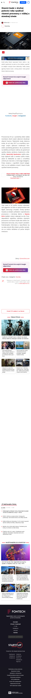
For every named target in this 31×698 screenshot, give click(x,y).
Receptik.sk (19, 659)
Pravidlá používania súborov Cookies (15, 675)
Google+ (14, 116)
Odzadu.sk (12, 656)
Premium (23, 2)
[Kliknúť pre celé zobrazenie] (15, 41)
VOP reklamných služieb (15, 685)
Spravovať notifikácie (15, 636)
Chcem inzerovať (15, 624)
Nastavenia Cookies (15, 671)
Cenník (15, 630)
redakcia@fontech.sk (24, 283)
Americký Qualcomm (13, 154)
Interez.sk (18, 654)
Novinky (7, 26)
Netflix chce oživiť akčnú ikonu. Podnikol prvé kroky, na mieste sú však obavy (15, 527)
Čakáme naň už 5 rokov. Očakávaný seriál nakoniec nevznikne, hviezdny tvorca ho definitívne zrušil (13, 533)
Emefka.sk (19, 656)
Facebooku (8, 116)
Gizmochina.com (24, 258)
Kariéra (15, 632)
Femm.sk (18, 658)
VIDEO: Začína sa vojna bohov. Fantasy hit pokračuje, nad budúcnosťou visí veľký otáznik (15, 517)
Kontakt (15, 622)
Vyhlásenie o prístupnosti (15, 673)
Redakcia (15, 628)
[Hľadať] (4, 2)
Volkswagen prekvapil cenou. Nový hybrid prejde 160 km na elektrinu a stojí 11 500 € (15, 512)
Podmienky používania (15, 677)
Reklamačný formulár (15, 683)
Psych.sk (18, 661)
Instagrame (22, 116)
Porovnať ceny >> (15, 178)
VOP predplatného (15, 679)
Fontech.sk (12, 658)
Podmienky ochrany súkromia (15, 669)
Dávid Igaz (6, 22)
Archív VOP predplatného (15, 681)
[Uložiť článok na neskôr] (3, 52)
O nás (15, 626)
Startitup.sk (12, 654)
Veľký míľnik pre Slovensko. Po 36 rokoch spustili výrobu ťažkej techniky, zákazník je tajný (16, 522)
